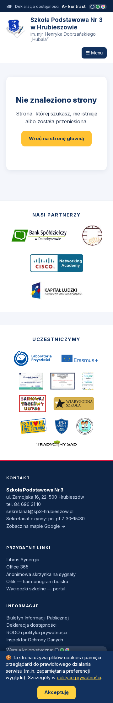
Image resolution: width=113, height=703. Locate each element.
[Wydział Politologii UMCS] (92, 236)
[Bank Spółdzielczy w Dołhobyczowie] (39, 235)
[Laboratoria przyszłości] (32, 358)
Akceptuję (56, 692)
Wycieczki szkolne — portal (35, 588)
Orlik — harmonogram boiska (37, 581)
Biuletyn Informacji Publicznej (37, 617)
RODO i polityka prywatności (36, 632)
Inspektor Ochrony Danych (34, 639)
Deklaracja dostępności (37, 6)
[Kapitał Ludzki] (56, 290)
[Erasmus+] (79, 358)
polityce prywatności (79, 677)
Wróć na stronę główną (56, 138)
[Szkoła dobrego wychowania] (62, 381)
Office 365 (17, 566)
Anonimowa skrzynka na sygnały (41, 574)
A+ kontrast (74, 6)
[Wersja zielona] (98, 7)
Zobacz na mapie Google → (36, 526)
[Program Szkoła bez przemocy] (33, 426)
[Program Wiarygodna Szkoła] (73, 403)
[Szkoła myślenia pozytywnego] (88, 381)
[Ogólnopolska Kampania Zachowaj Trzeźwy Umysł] (32, 403)
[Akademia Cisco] (56, 263)
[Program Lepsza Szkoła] (62, 426)
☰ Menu (94, 52)
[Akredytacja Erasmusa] (31, 381)
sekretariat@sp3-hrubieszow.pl (39, 511)
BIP (10, 6)
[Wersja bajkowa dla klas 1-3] (103, 7)
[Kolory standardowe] (92, 7)
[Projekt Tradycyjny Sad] (56, 443)
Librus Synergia (22, 559)
